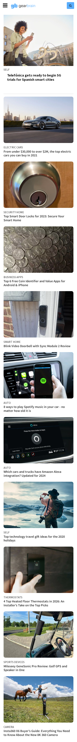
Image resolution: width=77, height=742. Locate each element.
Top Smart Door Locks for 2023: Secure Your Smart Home (34, 218)
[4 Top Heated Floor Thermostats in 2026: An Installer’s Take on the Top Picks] (38, 570)
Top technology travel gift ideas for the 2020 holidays (34, 538)
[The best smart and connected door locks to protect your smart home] (38, 185)
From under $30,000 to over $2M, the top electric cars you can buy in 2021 (37, 153)
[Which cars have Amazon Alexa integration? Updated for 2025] (38, 440)
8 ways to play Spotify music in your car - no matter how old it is (34, 409)
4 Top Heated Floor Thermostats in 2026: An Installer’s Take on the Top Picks (34, 603)
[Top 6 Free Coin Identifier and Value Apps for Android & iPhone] (38, 249)
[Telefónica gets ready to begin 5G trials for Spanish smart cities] (38, 40)
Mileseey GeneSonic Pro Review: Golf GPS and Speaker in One (35, 668)
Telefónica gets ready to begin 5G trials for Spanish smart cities (34, 77)
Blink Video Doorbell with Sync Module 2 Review (37, 346)
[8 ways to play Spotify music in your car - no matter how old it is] (38, 375)
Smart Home (12, 342)
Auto (7, 403)
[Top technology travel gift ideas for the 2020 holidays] (38, 505)
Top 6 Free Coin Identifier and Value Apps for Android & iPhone (34, 283)
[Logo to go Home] (23, 6)
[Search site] (70, 5)
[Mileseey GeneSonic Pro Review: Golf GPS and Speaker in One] (38, 634)
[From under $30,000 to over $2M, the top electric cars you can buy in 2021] (38, 120)
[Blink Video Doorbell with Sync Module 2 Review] (38, 314)
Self (6, 69)
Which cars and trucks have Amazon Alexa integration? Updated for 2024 (32, 474)
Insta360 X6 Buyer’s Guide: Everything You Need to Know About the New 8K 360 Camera (37, 733)
